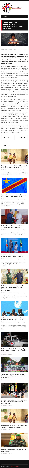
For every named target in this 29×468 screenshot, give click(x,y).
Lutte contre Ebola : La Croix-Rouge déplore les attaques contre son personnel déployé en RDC (14, 350)
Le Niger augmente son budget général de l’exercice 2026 (13, 450)
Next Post (21, 137)
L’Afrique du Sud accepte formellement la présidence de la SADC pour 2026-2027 (13, 318)
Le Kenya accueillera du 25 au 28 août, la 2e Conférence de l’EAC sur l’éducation (14, 166)
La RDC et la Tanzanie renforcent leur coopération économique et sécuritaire (12, 255)
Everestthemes (15, 466)
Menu (5, 16)
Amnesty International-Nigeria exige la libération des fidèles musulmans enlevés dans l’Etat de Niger (13, 376)
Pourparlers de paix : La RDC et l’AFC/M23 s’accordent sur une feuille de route (13, 195)
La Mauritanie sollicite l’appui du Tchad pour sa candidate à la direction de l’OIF (14, 226)
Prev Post (8, 137)
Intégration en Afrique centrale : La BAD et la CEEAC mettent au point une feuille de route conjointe (14, 401)
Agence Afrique (22, 49)
